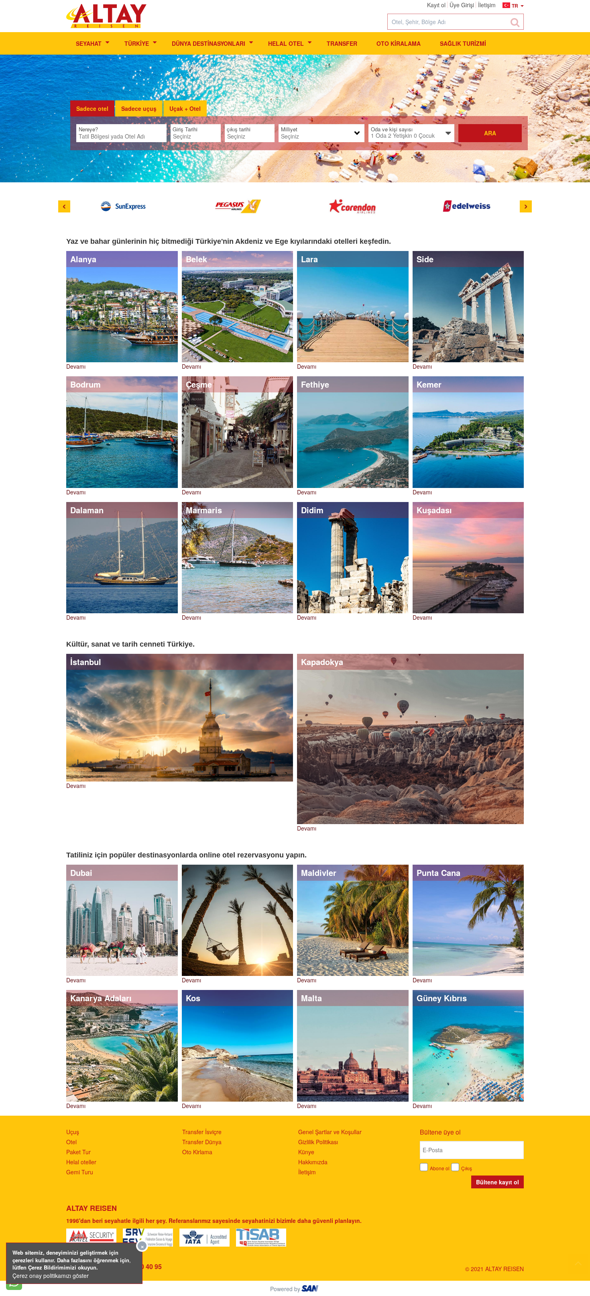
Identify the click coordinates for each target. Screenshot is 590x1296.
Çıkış (466, 1168)
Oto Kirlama (197, 1152)
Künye (306, 1152)
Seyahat (89, 43)
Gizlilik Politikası (318, 1142)
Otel (71, 1142)
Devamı (75, 366)
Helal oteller (81, 1162)
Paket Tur (78, 1152)
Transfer (342, 43)
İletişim (307, 1172)
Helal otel (286, 43)
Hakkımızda (313, 1162)
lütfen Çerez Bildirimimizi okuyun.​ (55, 1267)
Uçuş (72, 1132)
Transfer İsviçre (202, 1132)
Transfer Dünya (202, 1142)
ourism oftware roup (310, 1289)
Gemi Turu (79, 1172)
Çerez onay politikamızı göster (50, 1276)
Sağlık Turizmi (463, 43)
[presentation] (92, 108)
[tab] (92, 108)
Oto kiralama (398, 43)
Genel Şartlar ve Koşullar (330, 1132)
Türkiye (136, 43)
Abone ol (440, 1168)
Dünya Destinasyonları (208, 43)
